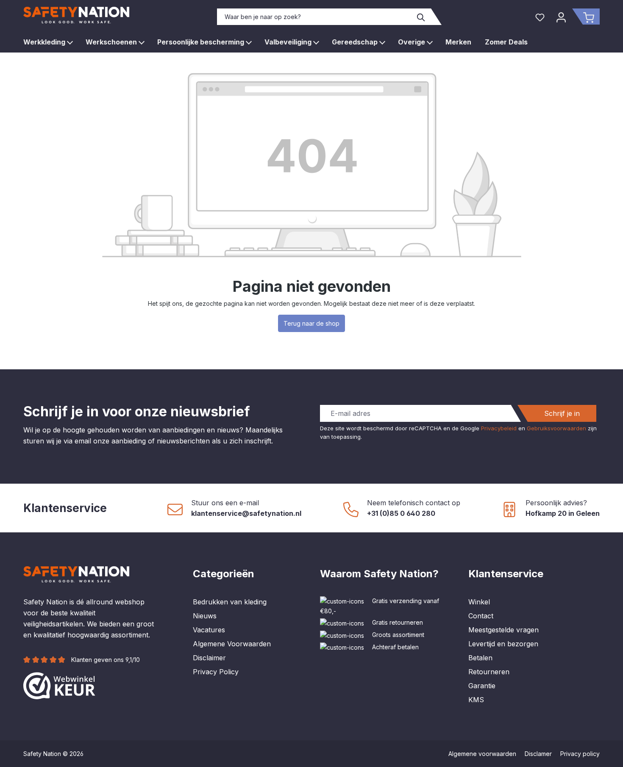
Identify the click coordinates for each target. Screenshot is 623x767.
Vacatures (209, 630)
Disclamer (538, 753)
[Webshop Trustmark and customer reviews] (59, 685)
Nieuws (205, 616)
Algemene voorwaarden (482, 753)
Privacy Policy (216, 671)
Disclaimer (209, 657)
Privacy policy (580, 753)
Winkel (479, 602)
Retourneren (488, 671)
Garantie (481, 685)
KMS (476, 699)
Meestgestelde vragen (503, 630)
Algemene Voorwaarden (232, 644)
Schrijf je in (562, 413)
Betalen (480, 657)
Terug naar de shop (311, 323)
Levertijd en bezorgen (503, 644)
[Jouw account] (561, 16)
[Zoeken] (421, 16)
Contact (480, 616)
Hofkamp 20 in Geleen (563, 513)
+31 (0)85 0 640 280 (401, 513)
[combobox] (314, 16)
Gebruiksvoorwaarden (556, 428)
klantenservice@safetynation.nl (246, 513)
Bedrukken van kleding (230, 602)
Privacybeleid (499, 428)
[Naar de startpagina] (76, 15)
